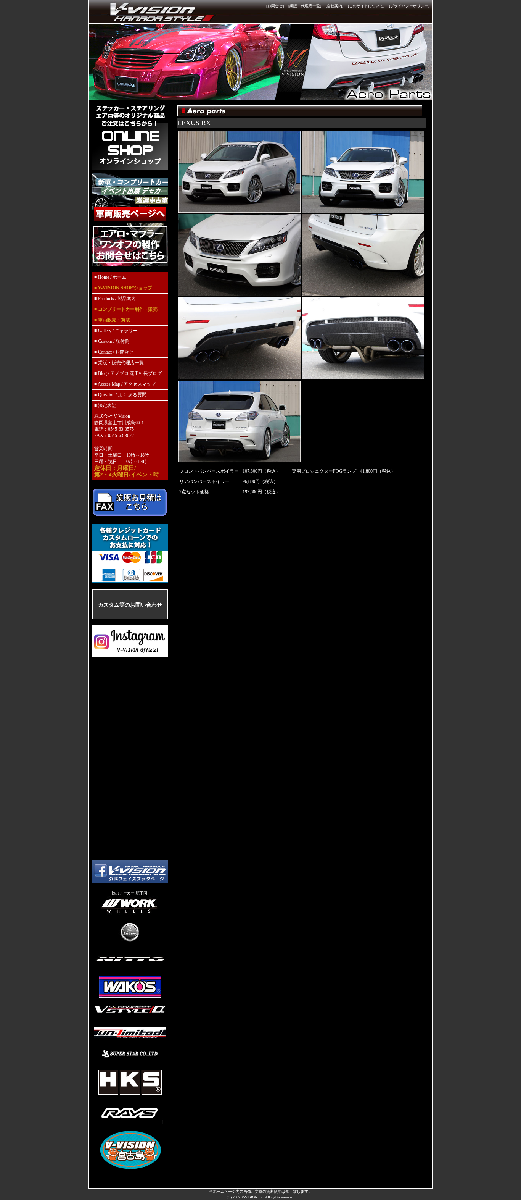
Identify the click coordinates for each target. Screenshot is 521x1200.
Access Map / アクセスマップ (127, 384)
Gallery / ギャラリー (118, 330)
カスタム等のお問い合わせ (130, 605)
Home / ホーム (111, 277)
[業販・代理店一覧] (304, 6)
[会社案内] (334, 6)
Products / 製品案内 (117, 298)
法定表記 (107, 405)
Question (107, 394)
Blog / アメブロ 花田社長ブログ (130, 373)
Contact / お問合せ (115, 352)
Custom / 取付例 (113, 341)
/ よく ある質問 (131, 394)
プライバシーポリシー (409, 6)
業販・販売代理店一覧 (121, 362)
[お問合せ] (275, 6)
